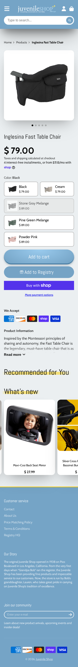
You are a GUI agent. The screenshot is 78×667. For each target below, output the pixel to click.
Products (21, 42)
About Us (10, 516)
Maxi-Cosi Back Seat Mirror (29, 437)
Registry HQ (12, 535)
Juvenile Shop (44, 659)
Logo (36, 8)
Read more (12, 354)
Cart (71, 8)
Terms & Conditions (17, 529)
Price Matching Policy (18, 522)
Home (8, 42)
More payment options (39, 295)
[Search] (69, 20)
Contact (9, 509)
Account (63, 8)
